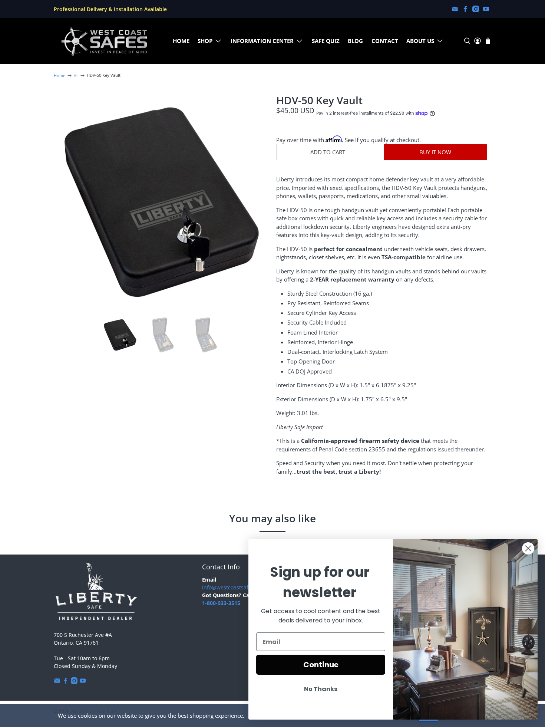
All (76, 75)
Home (181, 41)
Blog (355, 41)
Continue (320, 664)
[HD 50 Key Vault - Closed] (161, 202)
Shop (205, 41)
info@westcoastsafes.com (234, 587)
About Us (420, 41)
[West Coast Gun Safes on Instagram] (475, 9)
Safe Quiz (326, 41)
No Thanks (320, 689)
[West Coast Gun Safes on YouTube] (486, 9)
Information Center (262, 41)
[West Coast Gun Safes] (104, 41)
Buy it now (435, 152)
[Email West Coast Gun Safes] (455, 9)
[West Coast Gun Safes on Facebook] (465, 9)
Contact (384, 41)
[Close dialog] (528, 548)
